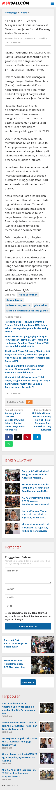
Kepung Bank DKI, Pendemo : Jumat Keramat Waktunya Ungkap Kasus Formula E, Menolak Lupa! (24, 369)
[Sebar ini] (9, 437)
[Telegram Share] (37, 437)
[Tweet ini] (18, 437)
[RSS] (29, 402)
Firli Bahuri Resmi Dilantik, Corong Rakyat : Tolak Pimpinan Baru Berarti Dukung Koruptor (41, 419)
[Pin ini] (27, 437)
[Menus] (52, 4)
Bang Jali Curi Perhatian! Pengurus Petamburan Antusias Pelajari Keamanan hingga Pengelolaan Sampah (35, 478)
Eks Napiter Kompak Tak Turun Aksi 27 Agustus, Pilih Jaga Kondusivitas (36, 527)
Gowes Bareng (14, 299)
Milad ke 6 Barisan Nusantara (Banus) (27, 310)
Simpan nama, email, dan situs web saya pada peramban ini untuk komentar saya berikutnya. (28, 616)
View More (28, 682)
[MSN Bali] (16, 2)
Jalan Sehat (40, 305)
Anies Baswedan (28, 294)
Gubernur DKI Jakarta (18, 305)
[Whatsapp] (9, 444)
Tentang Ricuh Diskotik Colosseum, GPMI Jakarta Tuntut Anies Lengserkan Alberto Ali (15, 419)
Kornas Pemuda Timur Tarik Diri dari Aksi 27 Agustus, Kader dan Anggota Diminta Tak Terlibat (34, 518)
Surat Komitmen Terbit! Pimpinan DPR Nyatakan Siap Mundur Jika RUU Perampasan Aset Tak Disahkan (35, 491)
